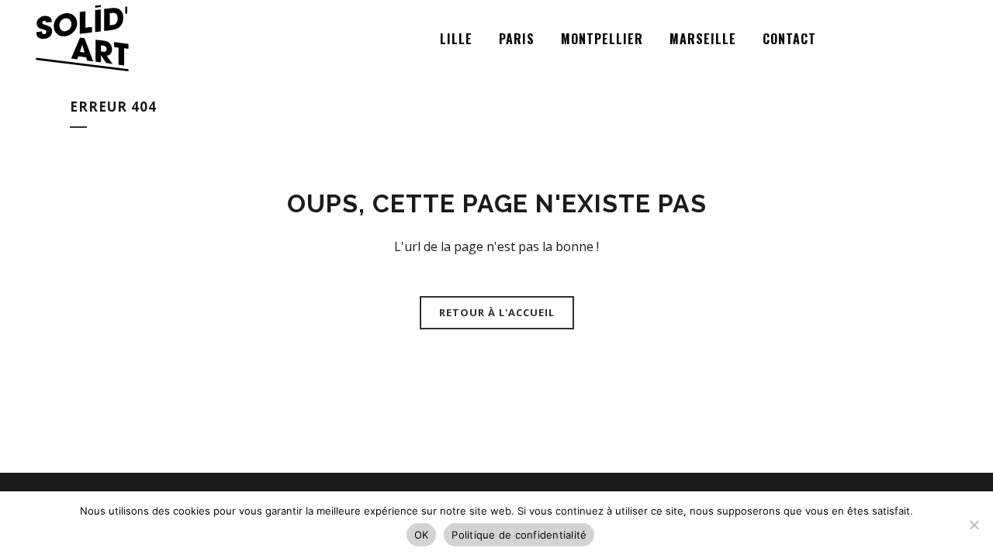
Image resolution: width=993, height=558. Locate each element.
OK (421, 535)
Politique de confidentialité (519, 535)
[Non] (973, 524)
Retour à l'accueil (497, 312)
